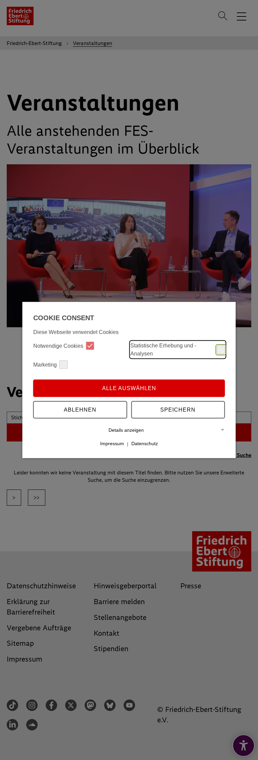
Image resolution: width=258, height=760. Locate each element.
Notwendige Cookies (58, 345)
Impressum (112, 443)
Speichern (178, 409)
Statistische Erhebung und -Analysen (163, 349)
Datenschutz (144, 443)
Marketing (45, 364)
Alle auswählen (129, 388)
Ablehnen (80, 409)
